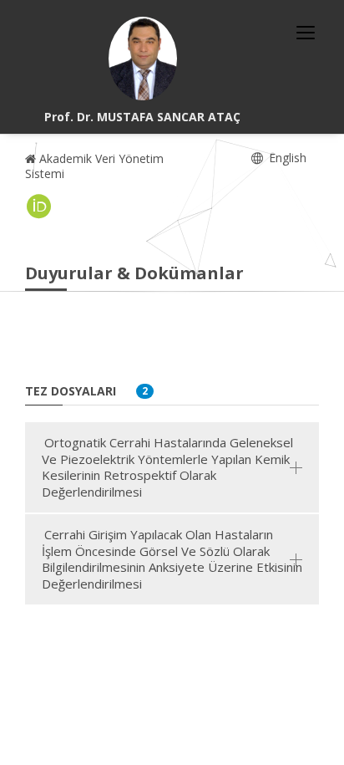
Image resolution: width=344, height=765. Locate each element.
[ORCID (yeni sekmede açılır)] (39, 206)
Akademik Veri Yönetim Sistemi (94, 165)
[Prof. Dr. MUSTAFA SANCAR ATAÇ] (143, 58)
